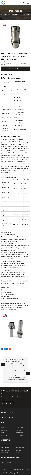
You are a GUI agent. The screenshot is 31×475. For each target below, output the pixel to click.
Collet (17, 452)
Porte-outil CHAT (5, 452)
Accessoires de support (7, 445)
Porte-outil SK (5, 450)
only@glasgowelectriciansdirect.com (18, 473)
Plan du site (4, 435)
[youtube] (12, 418)
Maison (5, 14)
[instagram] (15, 418)
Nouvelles (18, 430)
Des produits (11, 14)
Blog (2, 432)
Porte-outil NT (19, 450)
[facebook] (2, 418)
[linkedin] (6, 418)
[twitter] (9, 418)
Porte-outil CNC (20, 445)
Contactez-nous (6, 403)
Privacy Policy (19, 435)
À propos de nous (20, 427)
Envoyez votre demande (15, 69)
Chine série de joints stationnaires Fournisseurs (8, 463)
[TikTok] (19, 418)
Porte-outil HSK (20, 14)
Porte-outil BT (5, 447)
